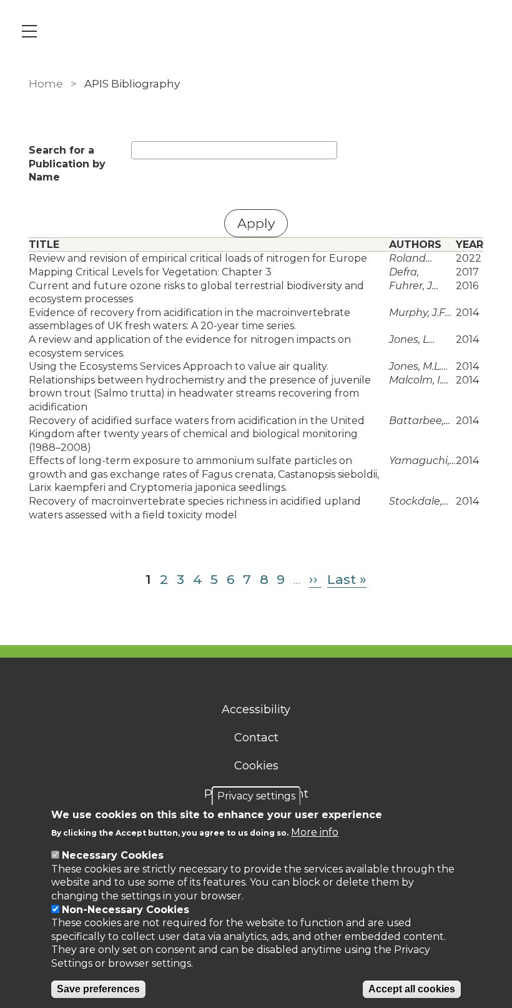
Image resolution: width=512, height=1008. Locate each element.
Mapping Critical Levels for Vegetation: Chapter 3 (150, 272)
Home (46, 83)
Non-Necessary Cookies (125, 910)
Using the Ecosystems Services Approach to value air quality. (178, 366)
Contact (256, 737)
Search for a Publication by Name (67, 163)
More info (314, 832)
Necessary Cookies (113, 855)
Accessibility (256, 709)
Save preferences (98, 989)
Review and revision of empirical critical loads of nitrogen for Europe (198, 258)
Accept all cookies (411, 989)
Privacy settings (256, 796)
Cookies (256, 766)
